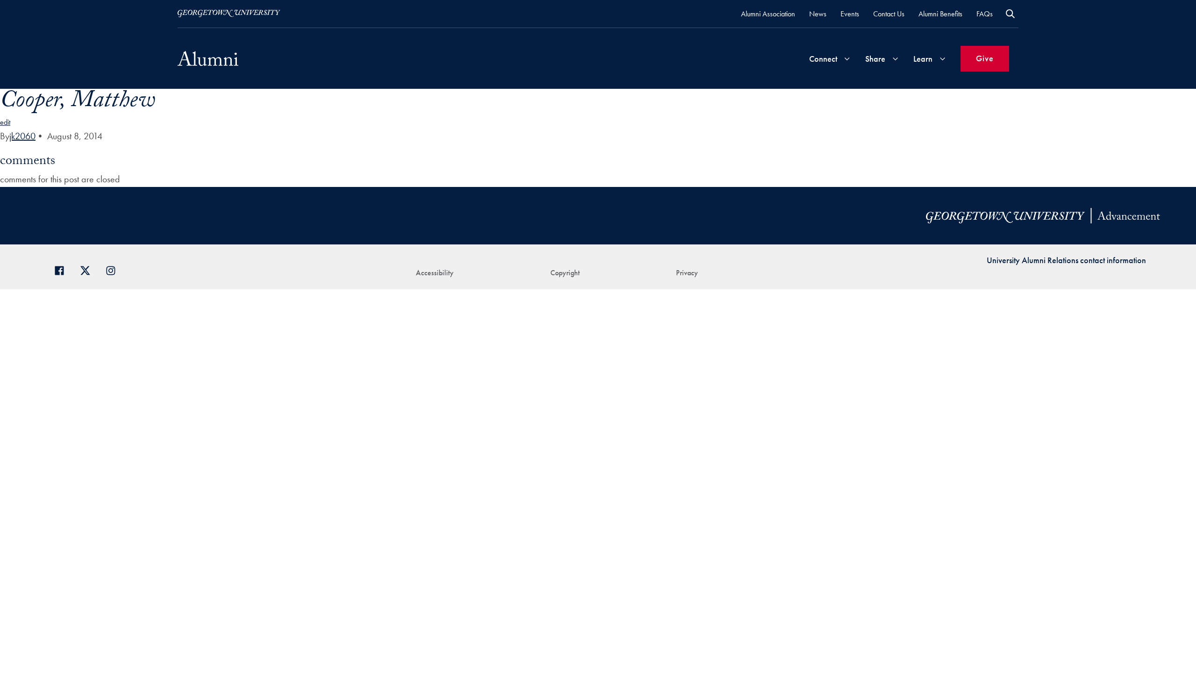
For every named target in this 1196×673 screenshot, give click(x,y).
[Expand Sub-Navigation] (847, 58)
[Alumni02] (208, 58)
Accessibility (435, 273)
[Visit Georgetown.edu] (229, 13)
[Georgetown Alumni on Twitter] (88, 269)
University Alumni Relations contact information (1066, 260)
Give (985, 58)
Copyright (565, 273)
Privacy (687, 273)
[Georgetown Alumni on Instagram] (114, 269)
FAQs (984, 14)
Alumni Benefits (940, 14)
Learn (923, 58)
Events (849, 14)
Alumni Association (768, 14)
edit (5, 122)
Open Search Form (1010, 14)
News (817, 14)
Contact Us (888, 14)
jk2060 (22, 136)
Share (875, 58)
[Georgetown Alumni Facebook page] (62, 269)
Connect (823, 58)
